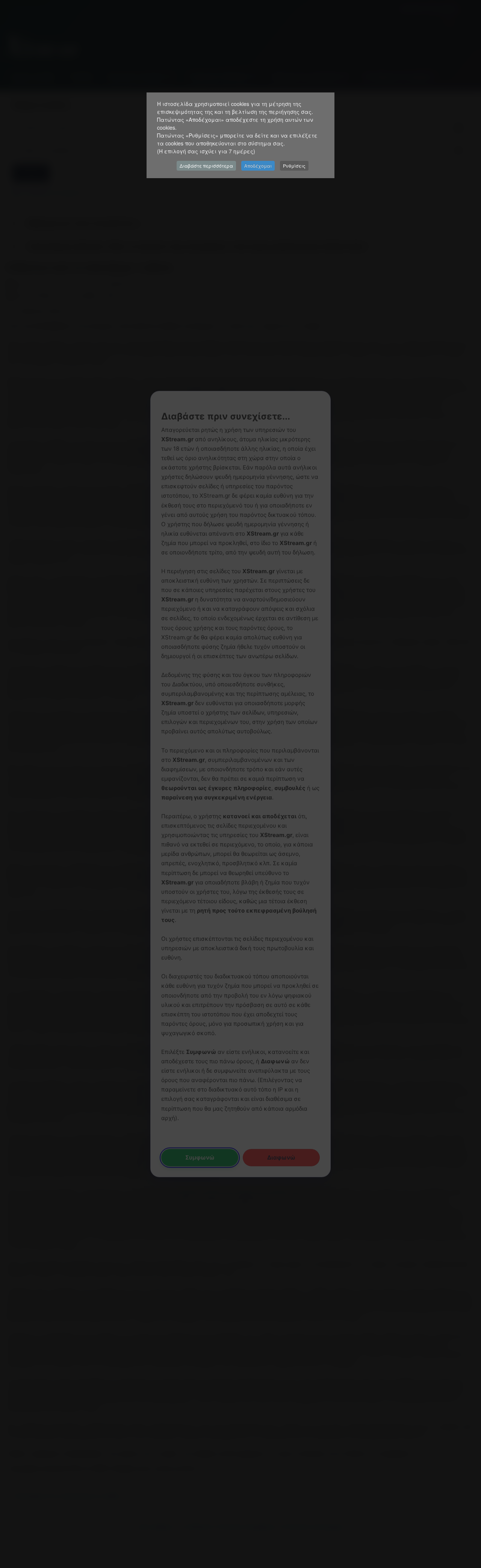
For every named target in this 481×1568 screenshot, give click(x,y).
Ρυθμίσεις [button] (294, 165)
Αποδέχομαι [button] (258, 165)
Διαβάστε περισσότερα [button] (206, 165)
